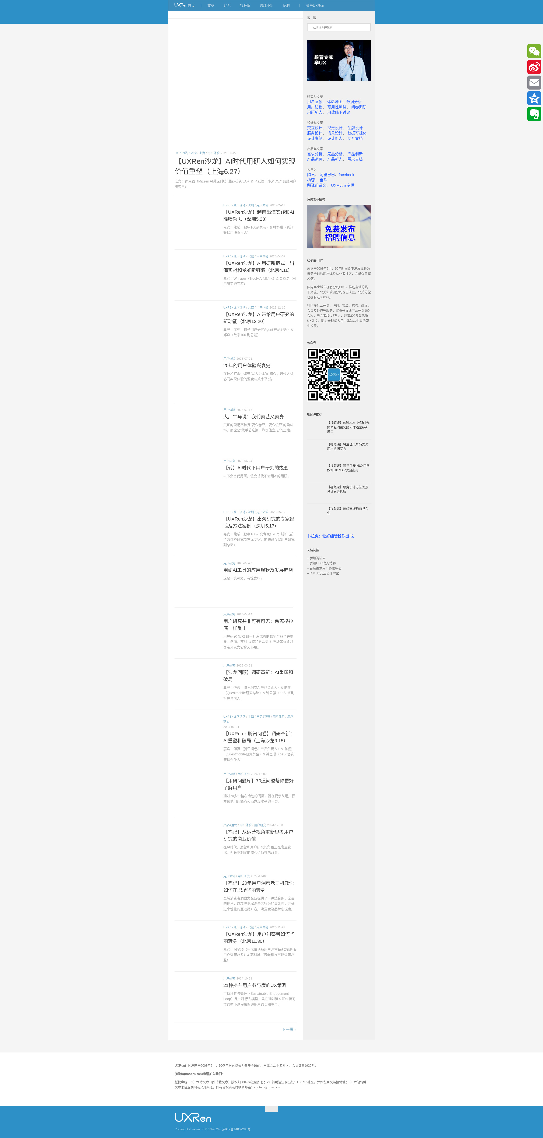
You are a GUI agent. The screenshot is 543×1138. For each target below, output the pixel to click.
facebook (346, 175)
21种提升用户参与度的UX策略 (254, 985)
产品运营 (314, 159)
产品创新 (355, 154)
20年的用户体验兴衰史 (246, 365)
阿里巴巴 (327, 175)
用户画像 (314, 102)
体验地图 (335, 102)
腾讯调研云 (318, 558)
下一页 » (289, 1029)
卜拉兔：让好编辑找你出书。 (332, 536)
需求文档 (355, 159)
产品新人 (335, 159)
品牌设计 (355, 128)
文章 (210, 5)
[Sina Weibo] (534, 67)
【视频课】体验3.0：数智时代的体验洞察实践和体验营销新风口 (348, 427)
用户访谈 (314, 107)
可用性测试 (336, 107)
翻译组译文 (316, 185)
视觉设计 (335, 128)
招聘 (286, 5)
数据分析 (354, 102)
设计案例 (314, 138)
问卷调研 (359, 107)
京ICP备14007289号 (236, 1129)
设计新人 (335, 138)
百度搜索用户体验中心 (325, 568)
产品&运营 (263, 716)
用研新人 (314, 112)
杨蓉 (311, 180)
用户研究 (229, 461)
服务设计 (314, 133)
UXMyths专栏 (342, 185)
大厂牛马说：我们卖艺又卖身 (253, 416)
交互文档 (355, 138)
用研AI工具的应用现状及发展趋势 (258, 570)
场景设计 (335, 133)
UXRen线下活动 (186, 153)
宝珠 (323, 180)
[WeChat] (534, 51)
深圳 (251, 205)
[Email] (534, 82)
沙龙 (227, 5)
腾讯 (311, 175)
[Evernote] (534, 114)
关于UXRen (315, 5)
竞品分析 (335, 154)
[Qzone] (534, 98)
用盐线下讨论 (338, 112)
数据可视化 (357, 133)
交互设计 (314, 128)
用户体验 (214, 153)
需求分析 (314, 154)
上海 (202, 153)
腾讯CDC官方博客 (323, 563)
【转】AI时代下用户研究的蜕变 (255, 467)
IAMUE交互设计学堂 (324, 573)
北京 (251, 256)
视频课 (245, 5)
